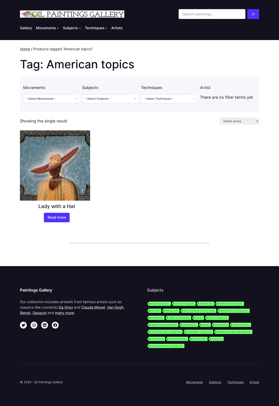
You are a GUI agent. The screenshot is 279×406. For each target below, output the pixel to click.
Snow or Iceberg (184, 304)
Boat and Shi (177, 339)
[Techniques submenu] (106, 28)
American (199, 339)
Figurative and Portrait (163, 325)
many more (64, 313)
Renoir (25, 313)
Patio (155, 311)
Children (157, 339)
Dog (205, 325)
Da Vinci (66, 307)
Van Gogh (115, 307)
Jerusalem (156, 318)
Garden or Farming (179, 318)
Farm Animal (189, 325)
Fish (198, 318)
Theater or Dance (160, 304)
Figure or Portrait (217, 318)
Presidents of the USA (230, 304)
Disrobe (221, 325)
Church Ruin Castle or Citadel (165, 332)
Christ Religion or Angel (199, 332)
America (217, 339)
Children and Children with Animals (233, 332)
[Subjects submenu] (80, 28)
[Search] (253, 14)
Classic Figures (241, 325)
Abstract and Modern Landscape (166, 346)
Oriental (171, 311)
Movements (194, 382)
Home (25, 49)
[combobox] (51, 99)
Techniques (235, 382)
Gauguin (39, 313)
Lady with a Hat (56, 206)
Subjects (215, 382)
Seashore (206, 304)
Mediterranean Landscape (234, 311)
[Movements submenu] (58, 28)
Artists (254, 382)
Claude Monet (93, 307)
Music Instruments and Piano (199, 311)
